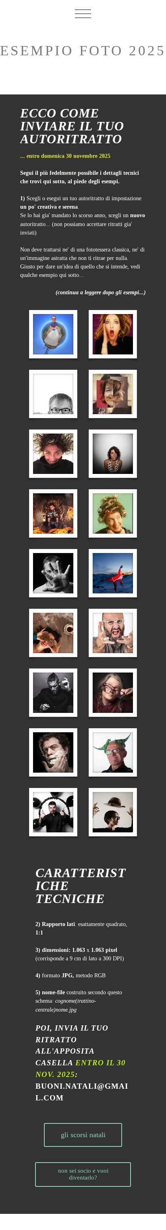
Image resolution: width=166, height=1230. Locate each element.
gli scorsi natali (83, 1135)
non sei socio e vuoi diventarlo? (83, 1174)
